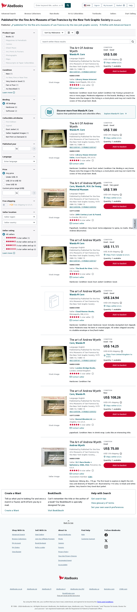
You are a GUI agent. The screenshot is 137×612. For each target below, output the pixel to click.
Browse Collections (33, 13)
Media (60, 539)
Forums (61, 547)
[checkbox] (4, 36)
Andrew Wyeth (77, 445)
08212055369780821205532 (83, 207)
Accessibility (62, 565)
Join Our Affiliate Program (45, 539)
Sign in (97, 5)
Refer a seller (40, 547)
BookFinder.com (68, 594)
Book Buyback (40, 543)
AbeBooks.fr (46, 589)
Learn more (7, 92)
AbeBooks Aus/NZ (77, 589)
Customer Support (88, 539)
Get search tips (98, 498)
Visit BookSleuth (56, 510)
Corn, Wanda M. (77, 186)
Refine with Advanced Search (116, 24)
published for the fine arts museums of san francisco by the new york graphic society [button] (56, 24)
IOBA (90, 476)
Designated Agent (65, 560)
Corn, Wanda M (77, 343)
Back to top (68, 523)
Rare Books (54, 13)
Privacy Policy (63, 552)
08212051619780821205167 (83, 72)
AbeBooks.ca (94, 589)
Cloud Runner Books (84, 311)
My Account (108, 5)
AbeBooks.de (32, 589)
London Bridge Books (85, 368)
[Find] (68, 5)
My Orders (16, 547)
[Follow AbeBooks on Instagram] (106, 547)
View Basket (16, 552)
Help (131, 5)
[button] (34, 148)
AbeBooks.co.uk (16, 589)
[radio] (4, 107)
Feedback (135, 223)
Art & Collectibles (75, 13)
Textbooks (96, 13)
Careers (61, 543)
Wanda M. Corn (77, 54)
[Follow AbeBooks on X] (106, 541)
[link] (77, 32)
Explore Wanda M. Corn (114, 113)
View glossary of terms (102, 503)
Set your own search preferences (107, 507)
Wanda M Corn (77, 243)
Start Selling (130, 13)
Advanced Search (8, 13)
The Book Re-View (83, 268)
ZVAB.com (123, 589)
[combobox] (49, 5)
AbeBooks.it (60, 589)
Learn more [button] (7, 253)
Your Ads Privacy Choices (67, 556)
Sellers (113, 13)
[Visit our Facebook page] (106, 535)
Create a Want (12, 510)
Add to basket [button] (120, 71)
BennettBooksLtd (83, 419)
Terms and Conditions (105, 602)
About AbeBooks (64, 534)
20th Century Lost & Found (88, 214)
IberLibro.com (109, 589)
